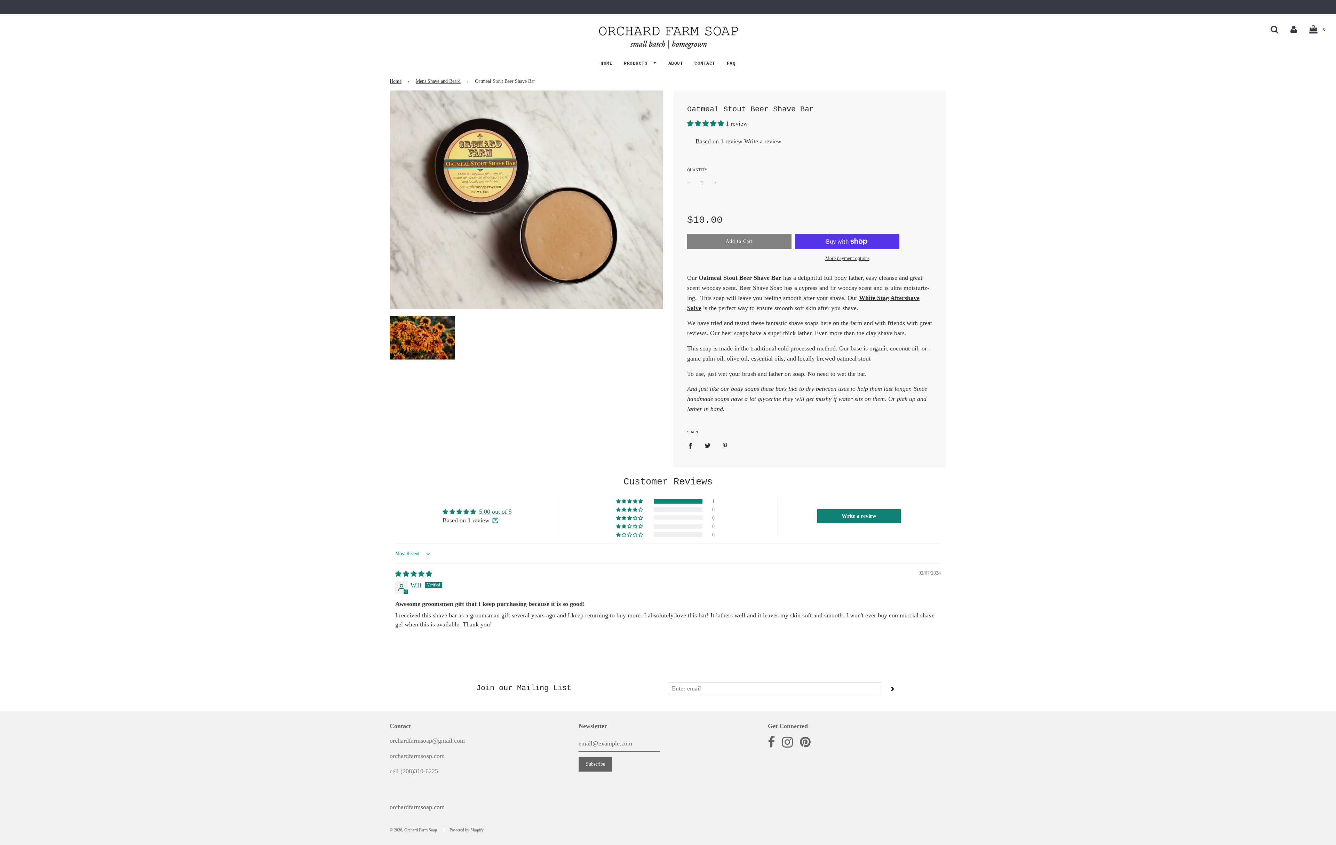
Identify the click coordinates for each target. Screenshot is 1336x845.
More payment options (847, 258)
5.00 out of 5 (495, 511)
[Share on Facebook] (692, 445)
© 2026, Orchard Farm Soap (413, 830)
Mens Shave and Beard (438, 81)
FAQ (731, 63)
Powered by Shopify (467, 830)
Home (606, 63)
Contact (704, 63)
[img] (413, 573)
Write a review (762, 141)
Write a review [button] (859, 516)
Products (637, 63)
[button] (706, 123)
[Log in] (1293, 29)
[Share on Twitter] (708, 445)
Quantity (697, 170)
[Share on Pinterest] (725, 445)
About (675, 63)
